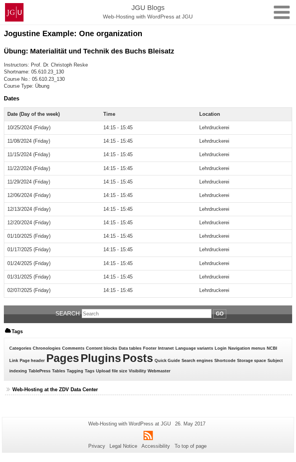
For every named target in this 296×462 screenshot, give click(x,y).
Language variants (194, 348)
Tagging (75, 371)
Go (220, 314)
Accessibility (155, 446)
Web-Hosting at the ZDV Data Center (55, 389)
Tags (89, 371)
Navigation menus (246, 348)
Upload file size (111, 371)
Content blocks (101, 348)
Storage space (251, 360)
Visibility (137, 371)
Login (221, 348)
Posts (138, 358)
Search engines (197, 360)
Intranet (166, 348)
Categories (20, 348)
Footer (149, 348)
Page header (32, 360)
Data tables (130, 348)
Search (68, 313)
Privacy (96, 446)
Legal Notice (123, 446)
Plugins (101, 358)
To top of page (191, 446)
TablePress (39, 371)
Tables (58, 371)
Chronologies (47, 348)
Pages (62, 358)
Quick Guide (167, 360)
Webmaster (159, 371)
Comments (73, 348)
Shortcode (224, 360)
